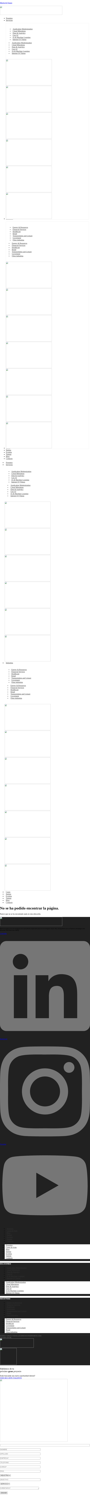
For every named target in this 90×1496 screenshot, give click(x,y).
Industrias (9, 663)
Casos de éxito (12, 1231)
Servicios (9, 465)
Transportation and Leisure (22, 236)
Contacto (9, 902)
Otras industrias (18, 240)
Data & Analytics (19, 33)
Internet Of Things (19, 40)
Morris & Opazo (6, 3)
